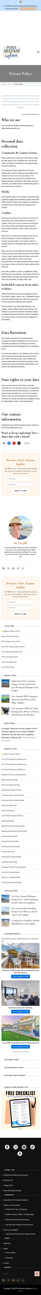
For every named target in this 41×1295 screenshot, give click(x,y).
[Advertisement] (20, 25)
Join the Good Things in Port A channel (19, 1225)
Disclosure (21, 107)
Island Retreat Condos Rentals (12, 816)
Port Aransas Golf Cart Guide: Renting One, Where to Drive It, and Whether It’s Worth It (25, 711)
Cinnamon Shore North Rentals (12, 795)
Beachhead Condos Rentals (11, 790)
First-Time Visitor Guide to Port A (12, 647)
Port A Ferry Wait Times (9, 657)
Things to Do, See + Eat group (16, 1209)
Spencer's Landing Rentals (11, 877)
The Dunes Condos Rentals (11, 882)
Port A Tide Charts (7, 667)
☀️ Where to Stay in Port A (10, 631)
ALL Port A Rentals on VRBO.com (13, 769)
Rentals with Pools (8, 852)
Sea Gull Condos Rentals (10, 872)
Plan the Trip (7, 1180)
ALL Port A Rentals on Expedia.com (14, 764)
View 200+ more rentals (20, 1051)
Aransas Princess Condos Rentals (13, 774)
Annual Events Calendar (10, 636)
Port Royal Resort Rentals (10, 846)
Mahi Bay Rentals (7, 821)
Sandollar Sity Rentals (9, 862)
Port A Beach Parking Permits (11, 652)
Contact (6, 1263)
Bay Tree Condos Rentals (10, 785)
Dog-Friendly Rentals (9, 805)
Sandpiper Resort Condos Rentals (13, 867)
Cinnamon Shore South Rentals (12, 800)
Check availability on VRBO (21, 976)
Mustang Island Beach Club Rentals (14, 831)
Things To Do (8, 1185)
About (5, 1248)
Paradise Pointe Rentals (10, 841)
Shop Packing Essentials (12, 1190)
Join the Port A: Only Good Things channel (20, 1234)
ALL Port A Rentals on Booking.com (14, 759)
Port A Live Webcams (9, 662)
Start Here (7, 1243)
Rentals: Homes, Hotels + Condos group (19, 1214)
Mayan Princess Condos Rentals (13, 826)
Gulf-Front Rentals (7, 810)
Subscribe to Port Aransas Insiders (15, 1200)
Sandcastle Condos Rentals (11, 857)
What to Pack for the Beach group (17, 1219)
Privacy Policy (10, 1253)
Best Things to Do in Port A (10, 641)
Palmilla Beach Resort (9, 836)
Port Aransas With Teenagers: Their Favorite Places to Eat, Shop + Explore (24, 699)
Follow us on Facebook (11, 1205)
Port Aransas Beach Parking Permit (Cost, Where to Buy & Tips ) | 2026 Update (24, 911)
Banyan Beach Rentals (9, 780)
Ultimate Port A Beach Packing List (15, 1175)
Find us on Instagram (10, 1230)
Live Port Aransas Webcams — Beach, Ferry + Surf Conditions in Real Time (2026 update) (24, 899)
